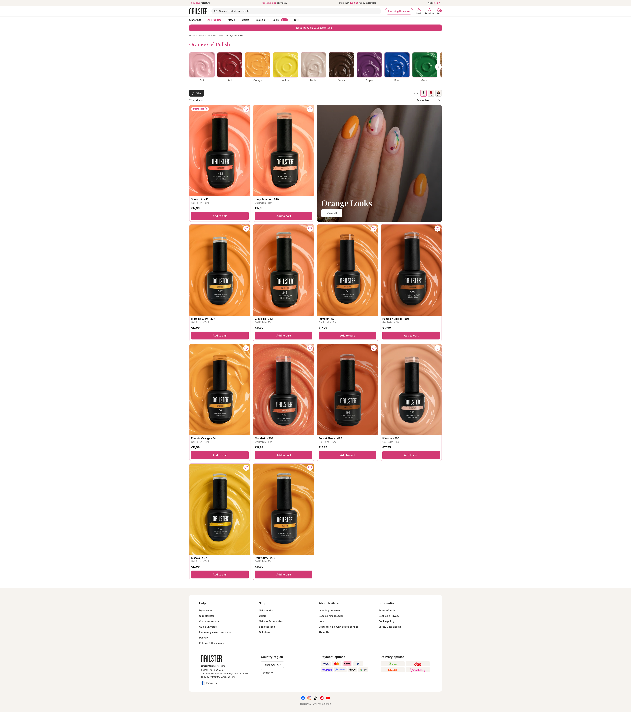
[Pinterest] (321, 698)
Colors (245, 19)
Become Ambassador (331, 615)
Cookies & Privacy (389, 615)
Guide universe (208, 626)
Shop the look (267, 626)
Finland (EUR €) (271, 664)
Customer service (209, 621)
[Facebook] (303, 698)
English (266, 672)
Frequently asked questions (215, 632)
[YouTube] (328, 698)
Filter (198, 93)
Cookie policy (386, 621)
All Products (215, 19)
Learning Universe (399, 11)
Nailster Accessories (271, 621)
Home (192, 35)
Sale (296, 19)
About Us (324, 632)
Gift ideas (264, 632)
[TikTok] (315, 698)
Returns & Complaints (211, 643)
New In (231, 19)
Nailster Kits (266, 610)
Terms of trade (387, 610)
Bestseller (261, 19)
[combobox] (296, 11)
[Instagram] (309, 698)
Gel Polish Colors (215, 35)
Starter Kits (195, 19)
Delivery (204, 637)
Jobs (322, 621)
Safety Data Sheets (390, 626)
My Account (206, 610)
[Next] (438, 67)
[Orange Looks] (379, 163)
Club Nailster (206, 615)
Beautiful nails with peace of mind (338, 626)
